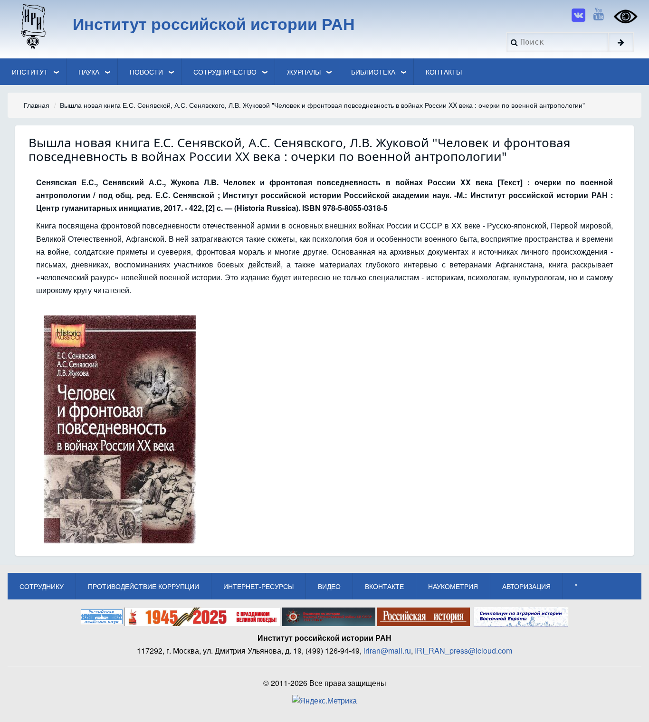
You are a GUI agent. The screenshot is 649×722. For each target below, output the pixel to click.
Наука (88, 71)
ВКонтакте (384, 586)
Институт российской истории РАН (214, 23)
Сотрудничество (225, 71)
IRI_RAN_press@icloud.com (463, 650)
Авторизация (526, 586)
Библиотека (373, 71)
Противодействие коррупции (143, 586)
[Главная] (32, 26)
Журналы (304, 71)
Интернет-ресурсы (258, 586)
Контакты (444, 71)
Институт (30, 71)
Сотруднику (41, 586)
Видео (329, 586)
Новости (146, 71)
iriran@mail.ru (387, 650)
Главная (36, 105)
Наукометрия (453, 586)
